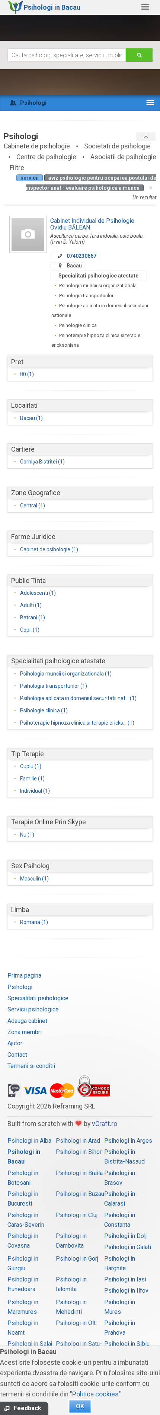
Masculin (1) (34, 879)
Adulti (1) (31, 605)
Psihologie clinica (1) (44, 710)
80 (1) (27, 374)
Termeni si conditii (31, 1065)
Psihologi (19, 987)
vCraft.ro (104, 1123)
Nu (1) (27, 835)
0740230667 (81, 256)
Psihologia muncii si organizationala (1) (66, 674)
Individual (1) (35, 791)
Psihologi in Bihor (79, 1151)
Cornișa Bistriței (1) (42, 462)
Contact (17, 1054)
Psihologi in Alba (29, 1140)
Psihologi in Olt (76, 1322)
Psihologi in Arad (78, 1140)
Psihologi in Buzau (80, 1193)
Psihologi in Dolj (125, 1235)
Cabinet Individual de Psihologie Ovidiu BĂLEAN (92, 224)
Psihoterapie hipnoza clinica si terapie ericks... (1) (77, 723)
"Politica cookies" (95, 1394)
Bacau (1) (31, 418)
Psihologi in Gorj (77, 1258)
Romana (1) (34, 922)
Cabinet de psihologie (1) (49, 549)
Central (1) (32, 505)
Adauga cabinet (27, 1020)
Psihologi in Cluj (76, 1215)
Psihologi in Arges (128, 1140)
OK (80, 1406)
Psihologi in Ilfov (126, 1290)
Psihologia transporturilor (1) (53, 686)
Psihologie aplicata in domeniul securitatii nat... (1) (78, 698)
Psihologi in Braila (79, 1173)
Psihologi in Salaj (29, 1343)
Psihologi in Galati (127, 1247)
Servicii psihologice (33, 1009)
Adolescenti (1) (38, 593)
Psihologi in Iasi (125, 1279)
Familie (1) (32, 779)
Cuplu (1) (30, 766)
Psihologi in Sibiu (127, 1343)
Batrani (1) (32, 617)
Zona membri (24, 1032)
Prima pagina (24, 975)
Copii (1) (29, 630)
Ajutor (14, 1043)
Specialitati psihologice (37, 998)
